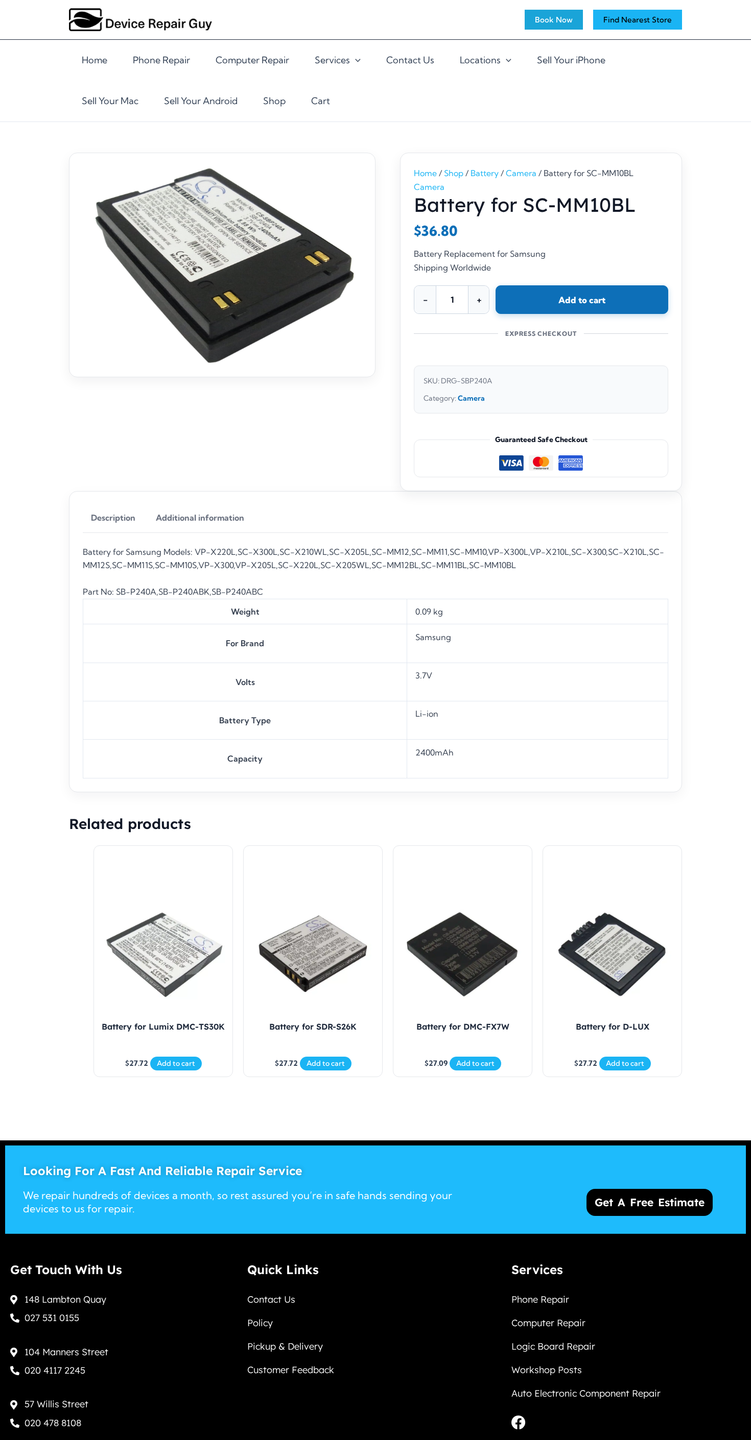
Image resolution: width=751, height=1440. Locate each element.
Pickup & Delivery (285, 1346)
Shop (274, 101)
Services (332, 60)
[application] (355, 60)
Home (94, 60)
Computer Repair (252, 60)
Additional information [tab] (200, 517)
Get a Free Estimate (650, 1202)
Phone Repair (161, 60)
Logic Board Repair (553, 1346)
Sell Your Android (201, 101)
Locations (480, 60)
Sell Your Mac (110, 101)
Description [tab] (113, 517)
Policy (260, 1323)
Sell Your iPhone (571, 60)
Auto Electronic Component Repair (586, 1393)
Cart (320, 101)
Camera (521, 173)
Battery (485, 173)
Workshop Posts (546, 1370)
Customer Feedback (290, 1370)
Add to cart (581, 300)
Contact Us (410, 60)
